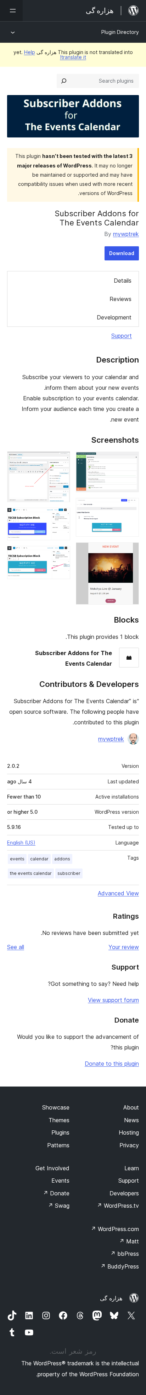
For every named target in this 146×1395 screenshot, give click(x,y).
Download (121, 253)
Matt (129, 1241)
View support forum (113, 999)
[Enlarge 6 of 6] (60, 555)
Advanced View (118, 893)
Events (60, 1180)
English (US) (21, 843)
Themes (59, 1120)
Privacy (129, 1145)
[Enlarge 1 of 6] (129, 461)
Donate (56, 1193)
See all (15, 946)
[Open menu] (11, 10)
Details (122, 280)
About (131, 1107)
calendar (39, 858)
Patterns (58, 1145)
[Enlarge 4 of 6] (60, 461)
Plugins (60, 1132)
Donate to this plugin (112, 1063)
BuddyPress (119, 1266)
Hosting (129, 1132)
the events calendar (31, 873)
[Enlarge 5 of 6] (60, 517)
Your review (123, 946)
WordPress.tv (118, 1205)
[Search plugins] (64, 81)
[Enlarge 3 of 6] (129, 551)
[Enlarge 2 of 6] (129, 507)
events (17, 858)
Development (114, 317)
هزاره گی (111, 1298)
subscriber (68, 873)
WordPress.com (115, 1228)
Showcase (55, 1107)
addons (62, 858)
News (131, 1120)
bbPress (124, 1253)
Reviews (120, 298)
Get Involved (52, 1168)
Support (121, 335)
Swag (58, 1205)
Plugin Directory (120, 32)
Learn (131, 1168)
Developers (124, 1193)
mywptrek (126, 233)
